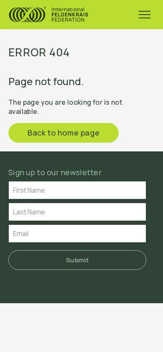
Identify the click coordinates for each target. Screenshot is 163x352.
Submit (77, 260)
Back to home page (63, 133)
